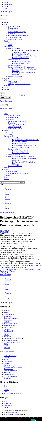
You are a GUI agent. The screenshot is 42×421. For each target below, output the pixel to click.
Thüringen (7, 316)
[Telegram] (8, 203)
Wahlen (6, 80)
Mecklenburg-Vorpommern (13, 367)
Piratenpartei (4, 271)
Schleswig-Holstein (10, 376)
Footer (6, 8)
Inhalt (6, 2)
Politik (6, 24)
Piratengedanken (13, 28)
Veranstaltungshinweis (11, 323)
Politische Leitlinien (14, 26)
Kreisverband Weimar (15, 76)
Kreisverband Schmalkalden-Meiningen (21, 67)
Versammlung (9, 212)
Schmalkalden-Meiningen (12, 393)
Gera (5, 391)
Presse (6, 87)
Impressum (7, 403)
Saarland (7, 372)
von (4, 230)
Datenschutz (8, 405)
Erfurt (6, 386)
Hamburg (7, 365)
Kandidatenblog (9, 331)
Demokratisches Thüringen (17, 32)
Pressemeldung (9, 314)
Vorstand (11, 43)
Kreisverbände (8, 47)
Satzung (10, 45)
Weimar (6, 390)
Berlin (6, 359)
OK (33, 420)
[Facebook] (8, 189)
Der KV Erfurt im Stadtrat (20, 58)
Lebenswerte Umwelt (15, 39)
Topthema (7, 310)
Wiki (5, 401)
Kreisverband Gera (14, 60)
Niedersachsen (8, 369)
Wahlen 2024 (12, 82)
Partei (6, 41)
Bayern (6, 358)
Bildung (6, 344)
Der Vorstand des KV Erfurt (21, 54)
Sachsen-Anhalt (9, 374)
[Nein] (35, 420)
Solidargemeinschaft (14, 37)
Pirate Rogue (13, 414)
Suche (6, 6)
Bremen (6, 363)
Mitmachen (7, 86)
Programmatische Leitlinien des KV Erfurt (25, 50)
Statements (7, 336)
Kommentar (8, 333)
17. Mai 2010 (4, 232)
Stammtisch (8, 329)
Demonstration (9, 327)
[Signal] (7, 208)
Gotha (6, 388)
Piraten (38, 269)
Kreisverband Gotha (14, 65)
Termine (6, 78)
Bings (16, 269)
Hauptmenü (8, 4)
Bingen (10, 269)
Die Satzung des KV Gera (20, 63)
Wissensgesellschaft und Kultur (18, 35)
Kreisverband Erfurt (14, 48)
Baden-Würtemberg (10, 356)
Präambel (11, 30)
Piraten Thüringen (6, 11)
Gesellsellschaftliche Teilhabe (13, 338)
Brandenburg (8, 361)
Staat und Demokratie (11, 318)
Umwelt (6, 335)
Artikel (2, 212)
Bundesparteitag (29, 269)
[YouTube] (7, 194)
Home (6, 22)
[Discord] (7, 199)
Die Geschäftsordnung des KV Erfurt (24, 56)
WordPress (15, 412)
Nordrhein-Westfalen (11, 371)
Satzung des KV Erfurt (19, 52)
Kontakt (6, 89)
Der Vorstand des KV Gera (21, 61)
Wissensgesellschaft (10, 340)
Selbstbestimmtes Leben (12, 342)
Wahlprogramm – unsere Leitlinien (19, 84)
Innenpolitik (12, 33)
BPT (20, 269)
